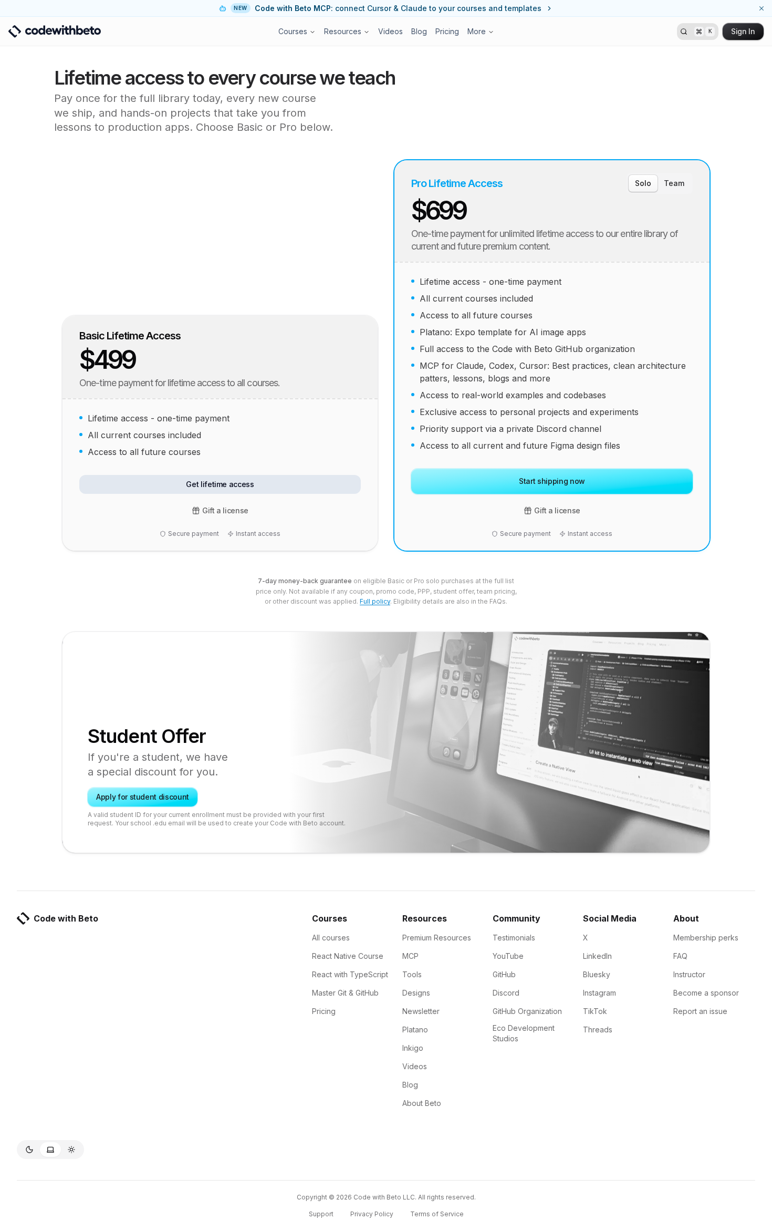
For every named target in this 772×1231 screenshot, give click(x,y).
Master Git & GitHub (345, 992)
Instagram (599, 992)
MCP (410, 955)
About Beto (421, 1103)
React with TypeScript (350, 974)
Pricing (447, 31)
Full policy (375, 601)
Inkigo (412, 1047)
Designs (416, 992)
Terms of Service (437, 1214)
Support (321, 1214)
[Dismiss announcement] (761, 8)
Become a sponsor (706, 992)
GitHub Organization (527, 1011)
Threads (597, 1029)
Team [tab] (674, 183)
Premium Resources (436, 937)
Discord (506, 992)
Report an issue (700, 1011)
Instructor (689, 974)
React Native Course (347, 955)
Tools (412, 974)
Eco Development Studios (524, 1033)
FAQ (680, 955)
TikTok (595, 1011)
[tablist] (660, 183)
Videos (390, 31)
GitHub (504, 974)
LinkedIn (597, 955)
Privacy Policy (371, 1214)
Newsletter (421, 1011)
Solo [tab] (643, 183)
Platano (415, 1029)
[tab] (29, 1149)
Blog (419, 31)
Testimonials (514, 937)
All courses (331, 937)
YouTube (508, 955)
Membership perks (705, 937)
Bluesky (596, 974)
